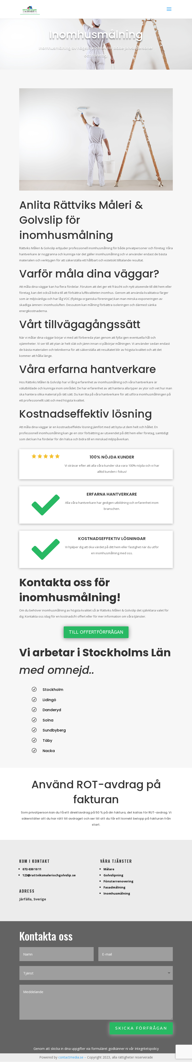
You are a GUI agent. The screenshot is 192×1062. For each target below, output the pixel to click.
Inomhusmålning (116, 893)
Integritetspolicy (147, 1048)
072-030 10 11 (31, 869)
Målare (108, 869)
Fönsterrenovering (118, 881)
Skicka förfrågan (141, 1028)
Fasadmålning (114, 887)
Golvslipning (113, 875)
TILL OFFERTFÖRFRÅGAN (96, 632)
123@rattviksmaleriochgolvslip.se (49, 875)
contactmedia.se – (72, 1057)
